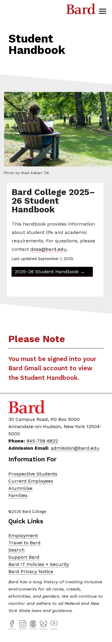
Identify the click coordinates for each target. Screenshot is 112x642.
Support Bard (23, 557)
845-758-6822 (42, 441)
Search (16, 550)
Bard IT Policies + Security (38, 564)
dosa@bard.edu (48, 249)
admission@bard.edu (75, 448)
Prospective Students (32, 474)
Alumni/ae (20, 488)
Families (17, 495)
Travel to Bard (24, 543)
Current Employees (30, 481)
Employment (23, 535)
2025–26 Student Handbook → (49, 271)
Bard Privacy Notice (30, 571)
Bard (81, 10)
